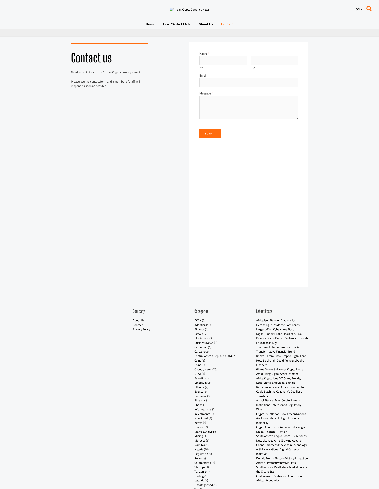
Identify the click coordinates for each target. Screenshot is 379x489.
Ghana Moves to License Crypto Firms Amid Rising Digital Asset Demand (279, 372)
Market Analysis (204, 431)
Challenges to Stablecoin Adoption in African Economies (279, 478)
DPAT (197, 374)
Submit (210, 134)
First (201, 67)
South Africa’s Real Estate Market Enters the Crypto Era (281, 469)
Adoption (200, 325)
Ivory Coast (201, 418)
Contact (227, 24)
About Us (206, 24)
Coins (197, 360)
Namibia (199, 445)
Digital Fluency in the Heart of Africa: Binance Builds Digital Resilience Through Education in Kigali (282, 338)
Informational (203, 409)
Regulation (201, 454)
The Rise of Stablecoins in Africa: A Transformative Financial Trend (277, 349)
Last (253, 67)
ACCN (197, 320)
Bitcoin (198, 334)
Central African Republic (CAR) (213, 356)
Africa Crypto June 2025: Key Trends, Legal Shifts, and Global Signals (278, 380)
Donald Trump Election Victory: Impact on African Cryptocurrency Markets (282, 460)
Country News (203, 369)
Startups (199, 467)
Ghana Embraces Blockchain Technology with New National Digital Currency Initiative (281, 449)
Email (203, 75)
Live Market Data (177, 24)
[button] (369, 9)
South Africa (202, 462)
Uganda (199, 480)
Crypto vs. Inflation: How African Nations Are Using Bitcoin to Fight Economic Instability (281, 418)
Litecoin (199, 427)
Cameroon (200, 347)
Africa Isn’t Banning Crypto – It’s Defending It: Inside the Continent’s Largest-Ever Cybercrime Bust (278, 325)
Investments (202, 414)
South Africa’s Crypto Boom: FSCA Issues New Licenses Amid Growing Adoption (281, 438)
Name (204, 53)
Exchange (200, 396)
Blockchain (201, 338)
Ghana (198, 405)
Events (198, 391)
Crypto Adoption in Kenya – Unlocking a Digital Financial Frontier (280, 429)
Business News (203, 343)
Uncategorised (203, 485)
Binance (199, 329)
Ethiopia (199, 387)
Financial (200, 400)
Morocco (199, 440)
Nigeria (198, 449)
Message (206, 93)
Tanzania (200, 471)
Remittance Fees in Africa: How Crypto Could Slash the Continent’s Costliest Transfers (280, 391)
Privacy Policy (141, 329)
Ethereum (200, 382)
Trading (199, 476)
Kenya (198, 423)
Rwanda (199, 458)
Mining (198, 436)
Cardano (199, 351)
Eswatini (199, 378)
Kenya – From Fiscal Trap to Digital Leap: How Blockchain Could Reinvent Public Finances (281, 360)
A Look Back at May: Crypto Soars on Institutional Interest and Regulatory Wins (278, 405)
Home (150, 24)
